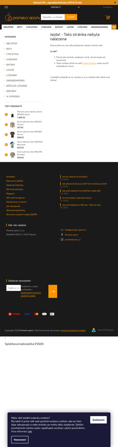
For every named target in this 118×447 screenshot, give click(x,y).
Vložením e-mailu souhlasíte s (31, 291)
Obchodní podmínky (15, 210)
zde (30, 431)
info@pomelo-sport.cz (75, 229)
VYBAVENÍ (11, 59)
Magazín (10, 193)
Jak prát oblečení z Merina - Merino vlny (81, 205)
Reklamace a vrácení (16, 201)
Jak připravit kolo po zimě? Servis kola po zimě (84, 183)
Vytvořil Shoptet (105, 330)
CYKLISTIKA (12, 54)
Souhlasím (98, 419)
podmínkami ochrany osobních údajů (31, 294)
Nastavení (20, 439)
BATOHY (10, 64)
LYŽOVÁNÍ (11, 75)
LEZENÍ (10, 69)
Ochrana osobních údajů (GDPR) (21, 214)
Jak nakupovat (13, 206)
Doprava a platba (14, 180)
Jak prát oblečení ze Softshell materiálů (81, 190)
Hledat (71, 17)
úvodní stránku (89, 63)
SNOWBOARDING (15, 80)
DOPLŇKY (11, 91)
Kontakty (56, 7)
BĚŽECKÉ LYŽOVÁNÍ (16, 85)
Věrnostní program (15, 197)
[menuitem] (8, 27)
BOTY (9, 48)
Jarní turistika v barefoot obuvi (77, 197)
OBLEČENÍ (11, 43)
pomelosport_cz (73, 239)
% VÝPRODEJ (13, 96)
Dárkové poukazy (14, 189)
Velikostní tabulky (14, 185)
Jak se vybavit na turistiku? (75, 176)
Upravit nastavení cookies (73, 330)
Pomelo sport (71, 234)
